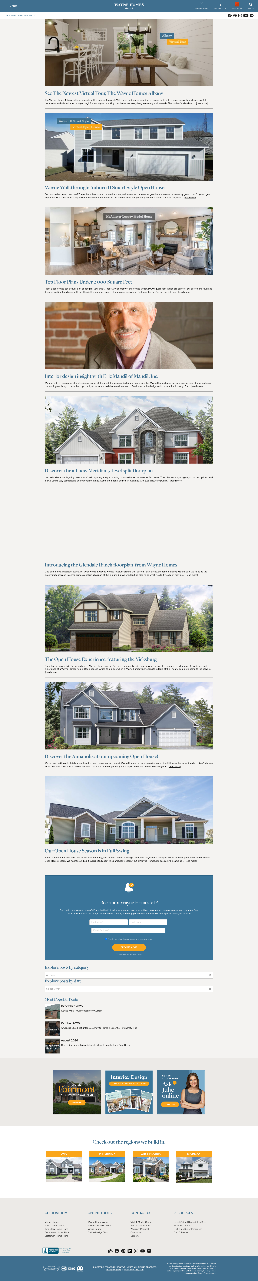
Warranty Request (139, 1229)
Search (251, 8)
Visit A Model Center (141, 1222)
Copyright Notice (133, 1270)
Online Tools (100, 1213)
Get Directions (220, 8)
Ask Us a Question (140, 1226)
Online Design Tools (98, 1232)
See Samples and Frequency (130, 954)
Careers (134, 1236)
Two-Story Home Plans (56, 1229)
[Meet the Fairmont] (77, 1114)
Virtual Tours (94, 1229)
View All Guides (181, 1226)
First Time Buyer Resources (187, 1229)
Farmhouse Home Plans (57, 1232)
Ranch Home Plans (54, 1226)
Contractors (136, 1232)
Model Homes (52, 1222)
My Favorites (236, 8)
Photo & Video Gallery (99, 1226)
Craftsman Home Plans (56, 1236)
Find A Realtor (180, 1232)
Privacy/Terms (113, 1270)
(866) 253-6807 (202, 8)
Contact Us (140, 1213)
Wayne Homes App (98, 1222)
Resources (183, 1213)
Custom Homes (58, 1213)
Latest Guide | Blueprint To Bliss (189, 1222)
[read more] (202, 103)
